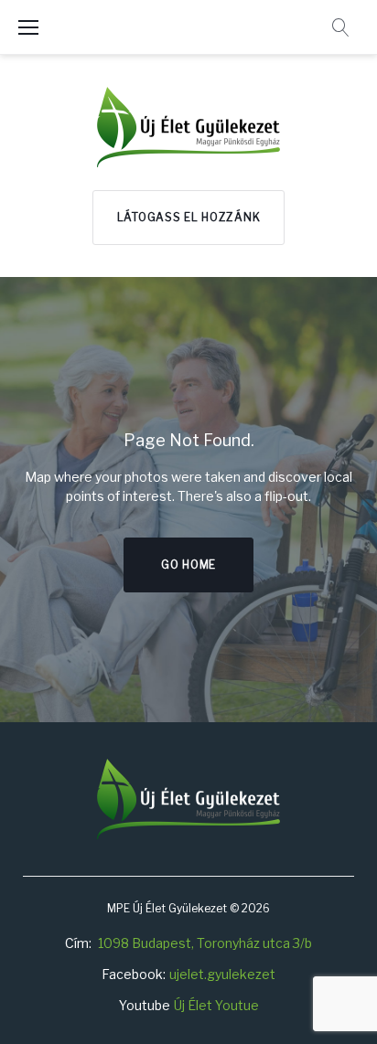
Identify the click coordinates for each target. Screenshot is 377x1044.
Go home (188, 564)
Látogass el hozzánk (189, 217)
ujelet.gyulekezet (222, 974)
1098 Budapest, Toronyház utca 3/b (205, 943)
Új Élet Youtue (216, 1005)
